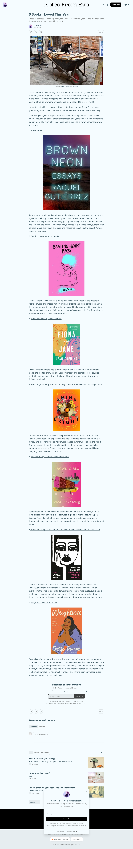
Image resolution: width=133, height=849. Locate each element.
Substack (56, 845)
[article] (66, 762)
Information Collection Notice (66, 826)
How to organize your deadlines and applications (52, 788)
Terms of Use (77, 824)
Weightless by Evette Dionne (44, 602)
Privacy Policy (82, 826)
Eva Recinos (37, 25)
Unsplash (75, 86)
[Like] (31, 32)
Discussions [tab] (45, 753)
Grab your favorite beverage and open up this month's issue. (50, 761)
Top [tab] (31, 753)
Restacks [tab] (42, 727)
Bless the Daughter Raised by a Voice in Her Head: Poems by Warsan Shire (65, 529)
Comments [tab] (33, 727)
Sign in (126, 5)
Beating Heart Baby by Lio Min (45, 236)
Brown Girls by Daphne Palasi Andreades (50, 456)
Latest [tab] (36, 753)
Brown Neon (36, 130)
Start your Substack (61, 839)
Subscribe (116, 5)
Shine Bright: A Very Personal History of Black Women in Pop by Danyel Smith (67, 384)
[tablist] (38, 727)
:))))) (30, 776)
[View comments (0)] (36, 32)
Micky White (65, 86)
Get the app (77, 839)
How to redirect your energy (42, 758)
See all (32, 802)
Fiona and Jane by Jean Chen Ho (46, 318)
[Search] (103, 5)
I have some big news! (39, 773)
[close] (86, 791)
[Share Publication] (107, 5)
